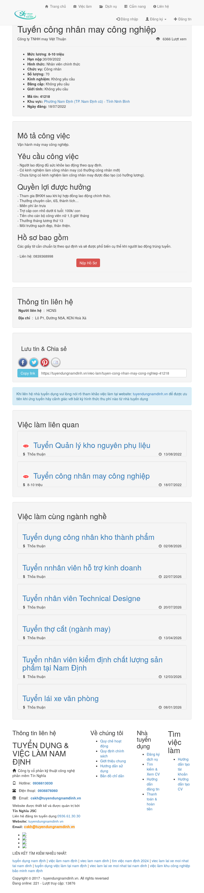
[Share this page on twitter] (34, 362)
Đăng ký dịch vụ (153, 757)
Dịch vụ (109, 6)
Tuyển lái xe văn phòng (60, 698)
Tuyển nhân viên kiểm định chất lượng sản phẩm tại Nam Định (92, 663)
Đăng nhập (129, 18)
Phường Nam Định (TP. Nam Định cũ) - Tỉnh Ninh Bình (87, 101)
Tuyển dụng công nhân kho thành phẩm (88, 536)
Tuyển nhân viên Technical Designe (81, 598)
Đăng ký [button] (156, 18)
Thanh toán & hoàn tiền (152, 801)
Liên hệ (162, 6)
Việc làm (84, 6)
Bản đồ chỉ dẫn (112, 775)
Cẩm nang (136, 6)
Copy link (28, 373)
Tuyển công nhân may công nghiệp (91, 475)
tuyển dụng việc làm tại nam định (61, 865)
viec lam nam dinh (94, 860)
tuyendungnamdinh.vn (150, 393)
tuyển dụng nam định (29, 860)
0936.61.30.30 (68, 816)
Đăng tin (184, 18)
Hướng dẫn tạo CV (184, 784)
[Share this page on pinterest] (45, 362)
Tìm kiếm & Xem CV (153, 769)
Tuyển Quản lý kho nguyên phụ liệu (92, 445)
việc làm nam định (63, 860)
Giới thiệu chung (113, 760)
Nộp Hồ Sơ (88, 262)
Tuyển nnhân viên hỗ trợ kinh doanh (82, 567)
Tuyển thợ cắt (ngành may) (66, 628)
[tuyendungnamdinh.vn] (25, 11)
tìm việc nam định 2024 (130, 860)
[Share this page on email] (56, 362)
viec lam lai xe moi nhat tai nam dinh (118, 865)
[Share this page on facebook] (23, 362)
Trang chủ (57, 6)
